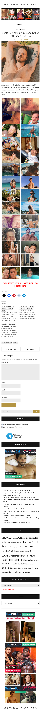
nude (32, 555)
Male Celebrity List (8, 589)
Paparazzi (34, 560)
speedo (26, 568)
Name (3, 382)
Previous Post (11, 349)
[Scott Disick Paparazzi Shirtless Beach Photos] (10, 330)
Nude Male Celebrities (13, 559)
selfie (20, 563)
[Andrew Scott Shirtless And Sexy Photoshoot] (29, 312)
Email (3, 390)
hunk (3, 342)
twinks (9, 572)
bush (30, 542)
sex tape (30, 564)
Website (4, 397)
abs (3, 537)
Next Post (30, 349)
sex (25, 563)
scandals (15, 564)
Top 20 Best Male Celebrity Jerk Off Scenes (16, 522)
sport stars (33, 567)
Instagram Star (19, 551)
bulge (26, 542)
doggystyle (15, 546)
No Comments (24, 39)
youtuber (27, 572)
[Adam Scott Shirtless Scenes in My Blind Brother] (10, 313)
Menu (21, 24)
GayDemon (18, 427)
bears (23, 538)
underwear (18, 571)
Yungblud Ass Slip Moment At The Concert (16, 515)
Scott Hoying (20, 29)
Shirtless (9, 342)
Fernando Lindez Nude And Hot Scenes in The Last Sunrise (21, 509)
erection (20, 547)
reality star (6, 563)
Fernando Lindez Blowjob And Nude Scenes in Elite (19, 497)
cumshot (10, 546)
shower (14, 568)
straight (4, 572)
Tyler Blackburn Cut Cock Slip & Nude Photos (17, 490)
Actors (9, 537)
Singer (15, 342)
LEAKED (5, 555)
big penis (30, 538)
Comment (5, 362)
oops (27, 560)
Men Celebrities (23, 424)
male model (15, 555)
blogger (15, 542)
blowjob (20, 542)
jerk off (28, 551)
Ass (20, 537)
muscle (24, 555)
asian (16, 538)
